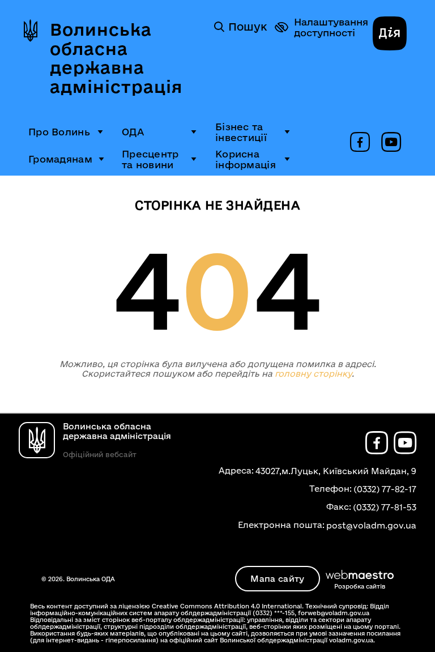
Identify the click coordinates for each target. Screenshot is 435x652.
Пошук (247, 26)
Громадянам (60, 159)
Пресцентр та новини (150, 159)
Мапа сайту (277, 578)
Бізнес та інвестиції (241, 132)
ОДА (133, 131)
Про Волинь (59, 131)
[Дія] (390, 34)
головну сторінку (313, 373)
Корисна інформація (245, 159)
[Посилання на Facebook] (360, 143)
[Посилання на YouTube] (391, 143)
